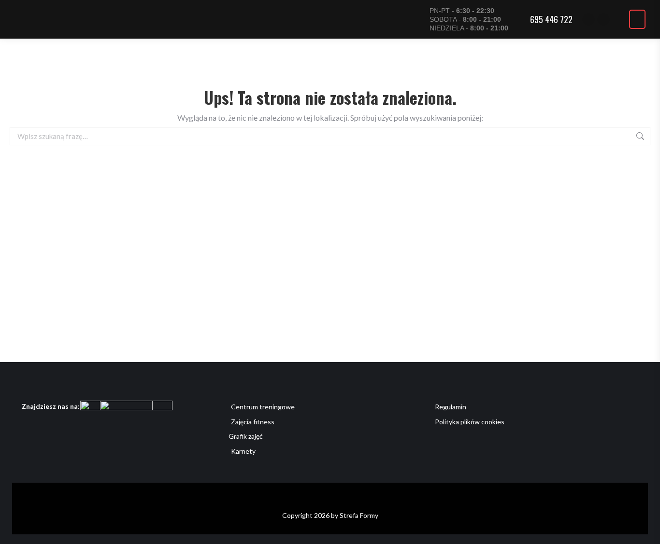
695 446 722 (551, 19)
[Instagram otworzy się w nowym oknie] (603, 19)
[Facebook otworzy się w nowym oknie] (588, 19)
